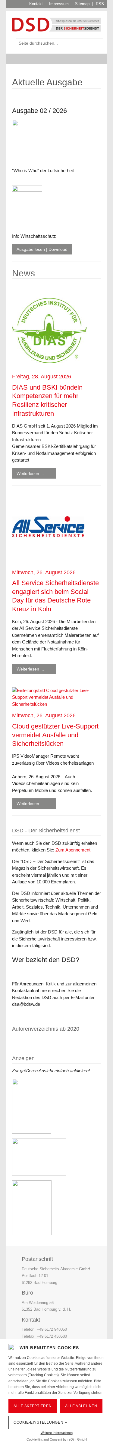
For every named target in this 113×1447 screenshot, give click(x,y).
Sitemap (82, 4)
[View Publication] (48, 98)
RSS (100, 4)
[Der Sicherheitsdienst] (56, 24)
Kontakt (36, 4)
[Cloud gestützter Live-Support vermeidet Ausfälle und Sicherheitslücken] (56, 697)
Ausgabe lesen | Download (42, 249)
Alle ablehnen (81, 1406)
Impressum (59, 4)
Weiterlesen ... (30, 473)
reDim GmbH (77, 1439)
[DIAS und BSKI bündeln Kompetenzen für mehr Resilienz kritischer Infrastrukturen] (49, 330)
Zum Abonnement (72, 849)
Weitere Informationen (57, 1433)
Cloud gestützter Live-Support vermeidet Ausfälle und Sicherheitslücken (55, 734)
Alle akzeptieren (33, 1406)
